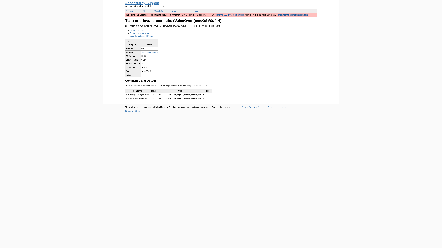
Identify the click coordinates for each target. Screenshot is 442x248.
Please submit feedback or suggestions (292, 15)
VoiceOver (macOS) (149, 52)
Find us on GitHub (132, 111)
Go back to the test (137, 30)
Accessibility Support (142, 3)
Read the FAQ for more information (229, 15)
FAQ (143, 11)
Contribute (158, 11)
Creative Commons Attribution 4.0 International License (264, 107)
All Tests (129, 11)
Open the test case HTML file (141, 36)
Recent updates (191, 11)
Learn (174, 11)
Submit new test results (139, 33)
